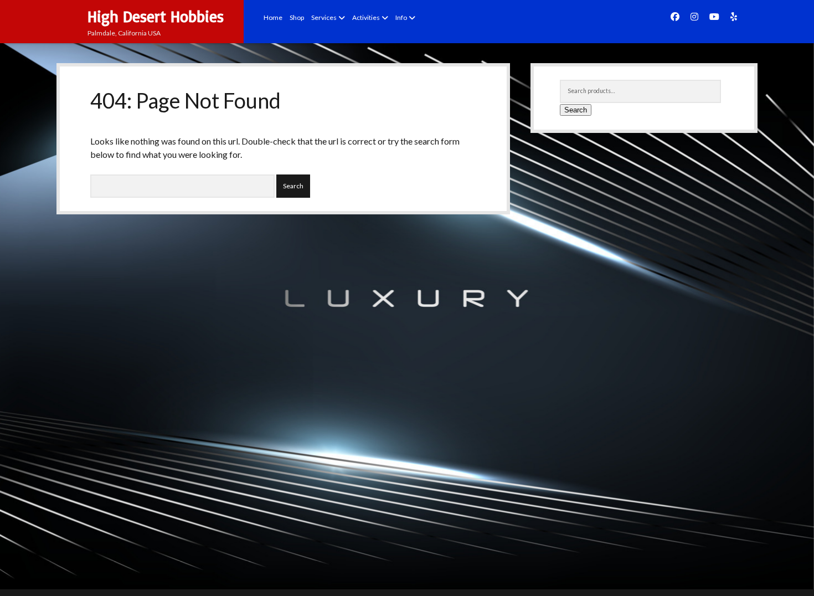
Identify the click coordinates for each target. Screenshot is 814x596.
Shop (297, 17)
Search (575, 110)
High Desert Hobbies (155, 16)
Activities (366, 17)
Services (324, 17)
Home (273, 17)
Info (401, 17)
